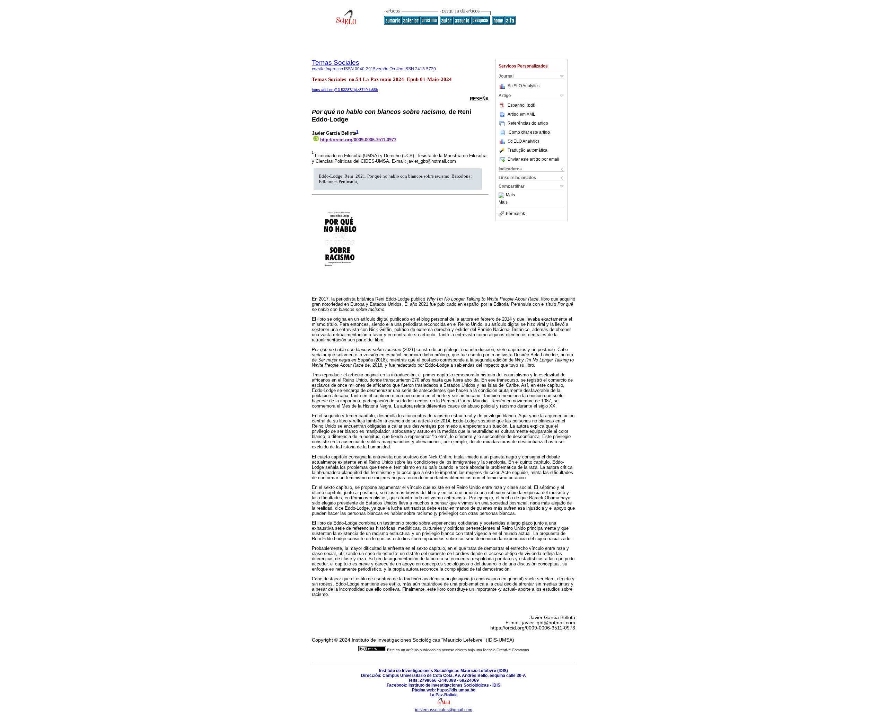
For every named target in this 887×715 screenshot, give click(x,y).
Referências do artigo (528, 123)
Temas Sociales (335, 62)
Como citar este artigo (529, 132)
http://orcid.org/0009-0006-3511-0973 (358, 139)
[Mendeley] (502, 195)
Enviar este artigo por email (533, 159)
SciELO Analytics (523, 85)
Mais (510, 195)
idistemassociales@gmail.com (443, 709)
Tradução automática (527, 150)
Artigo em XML (521, 114)
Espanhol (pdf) (521, 105)
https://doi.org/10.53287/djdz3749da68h (345, 90)
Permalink (515, 213)
